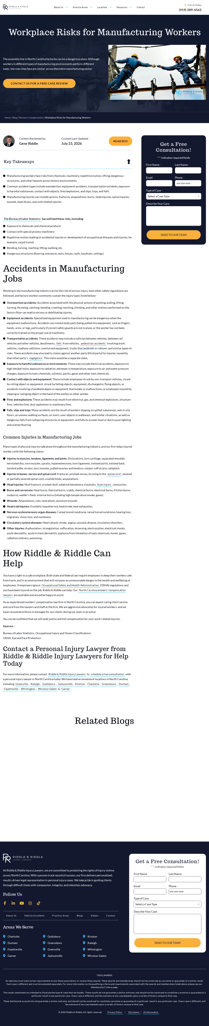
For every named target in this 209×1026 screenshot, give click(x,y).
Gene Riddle (28, 143)
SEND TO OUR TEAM (174, 234)
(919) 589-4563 (190, 10)
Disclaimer (134, 1012)
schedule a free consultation (107, 674)
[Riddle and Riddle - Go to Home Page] (23, 858)
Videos (95, 915)
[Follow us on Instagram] (30, 903)
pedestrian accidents (93, 343)
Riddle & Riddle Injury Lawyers (67, 674)
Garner (65, 688)
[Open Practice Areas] (91, 7)
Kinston (80, 684)
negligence (35, 358)
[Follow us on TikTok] (39, 903)
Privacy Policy (115, 1012)
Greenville (21, 684)
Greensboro (109, 684)
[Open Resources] (131, 7)
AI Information (150, 1012)
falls (59, 343)
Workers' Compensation (31, 117)
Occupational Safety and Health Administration (70, 585)
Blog (14, 117)
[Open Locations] (110, 7)
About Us (11, 915)
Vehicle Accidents (34, 915)
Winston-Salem (47, 688)
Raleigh (35, 684)
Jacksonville (65, 684)
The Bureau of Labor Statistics (22, 218)
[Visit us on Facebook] (5, 903)
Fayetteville (11, 688)
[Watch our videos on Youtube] (22, 903)
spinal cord (114, 474)
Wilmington (28, 688)
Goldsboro (48, 684)
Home (8, 117)
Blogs (80, 915)
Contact (110, 915)
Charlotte (93, 684)
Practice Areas (60, 915)
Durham (124, 684)
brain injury (104, 484)
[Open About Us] (67, 7)
